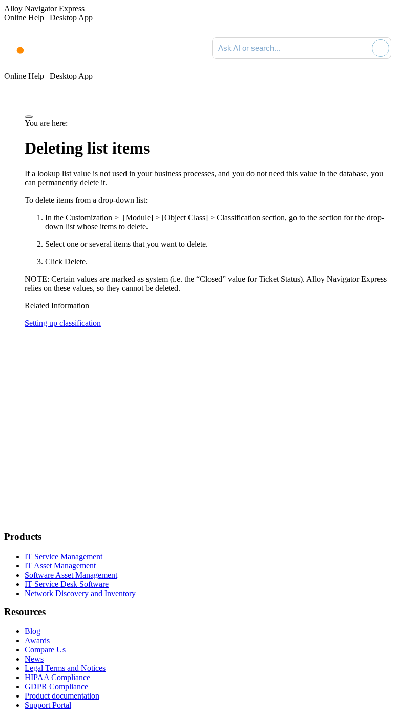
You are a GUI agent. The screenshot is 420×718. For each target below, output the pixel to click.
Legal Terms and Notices (65, 668)
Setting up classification (63, 323)
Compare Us (45, 649)
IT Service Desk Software (67, 584)
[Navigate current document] (408, 48)
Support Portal (48, 705)
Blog (32, 631)
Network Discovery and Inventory (80, 593)
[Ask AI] (380, 48)
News (34, 658)
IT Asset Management (60, 565)
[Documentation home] (46, 48)
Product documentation (62, 695)
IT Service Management (63, 556)
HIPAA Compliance (57, 677)
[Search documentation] (362, 48)
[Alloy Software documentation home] (14, 45)
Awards (37, 640)
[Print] (29, 116)
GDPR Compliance (56, 686)
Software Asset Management (71, 575)
